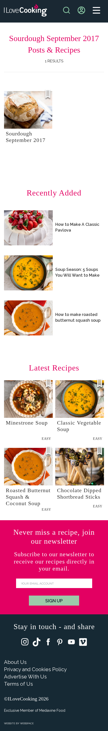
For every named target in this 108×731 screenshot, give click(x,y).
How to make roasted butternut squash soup (77, 317)
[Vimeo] (83, 643)
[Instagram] (25, 643)
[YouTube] (71, 643)
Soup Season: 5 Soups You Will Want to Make (77, 272)
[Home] (25, 11)
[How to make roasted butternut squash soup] (28, 317)
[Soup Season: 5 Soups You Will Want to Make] (28, 272)
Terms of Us (18, 684)
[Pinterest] (60, 643)
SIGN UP (54, 600)
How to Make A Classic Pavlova (77, 227)
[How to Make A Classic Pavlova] (28, 227)
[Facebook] (48, 643)
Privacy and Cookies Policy (35, 669)
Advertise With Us (25, 677)
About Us (15, 662)
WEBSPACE (27, 723)
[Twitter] (36, 643)
